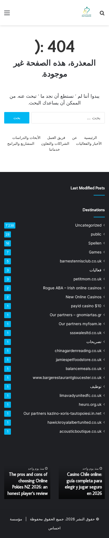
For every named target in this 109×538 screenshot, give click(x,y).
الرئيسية (90, 137)
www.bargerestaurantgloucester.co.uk (67, 377)
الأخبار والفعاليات (89, 143)
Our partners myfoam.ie (80, 324)
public (96, 234)
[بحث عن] (102, 14)
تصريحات (93, 341)
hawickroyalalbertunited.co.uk (74, 422)
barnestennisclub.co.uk (80, 261)
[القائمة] (7, 14)
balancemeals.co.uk (83, 368)
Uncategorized (88, 225)
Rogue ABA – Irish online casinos (72, 288)
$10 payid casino (86, 306)
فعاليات (95, 270)
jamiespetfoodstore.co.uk (78, 359)
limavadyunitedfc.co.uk (80, 395)
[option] (82, 474)
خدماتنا (54, 149)
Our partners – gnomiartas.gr (75, 315)
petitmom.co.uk (87, 279)
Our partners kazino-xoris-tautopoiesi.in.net (62, 413)
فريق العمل (56, 137)
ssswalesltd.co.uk (85, 332)
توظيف (95, 386)
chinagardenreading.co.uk (78, 350)
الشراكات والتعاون (55, 143)
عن (74, 137)
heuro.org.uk (90, 404)
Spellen (94, 243)
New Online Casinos (83, 297)
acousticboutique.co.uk (80, 431)
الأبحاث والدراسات (26, 137)
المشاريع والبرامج (20, 143)
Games (95, 252)
